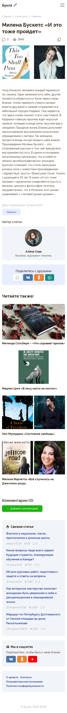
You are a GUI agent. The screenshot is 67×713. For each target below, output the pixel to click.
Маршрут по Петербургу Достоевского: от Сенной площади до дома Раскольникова (33, 618)
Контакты (26, 677)
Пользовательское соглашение (24, 681)
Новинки (36, 16)
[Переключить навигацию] (62, 5)
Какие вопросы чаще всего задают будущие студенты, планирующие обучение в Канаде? (30, 554)
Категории (21, 16)
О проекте (12, 677)
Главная (6, 16)
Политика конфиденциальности (25, 685)
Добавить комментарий (24, 508)
